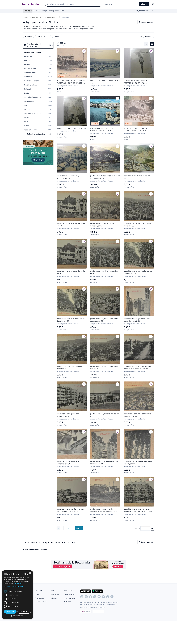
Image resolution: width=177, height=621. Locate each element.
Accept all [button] (10, 611)
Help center (68, 590)
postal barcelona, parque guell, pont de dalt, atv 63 (138, 462)
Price (57, 36)
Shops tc (54, 598)
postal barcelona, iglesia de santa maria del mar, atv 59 (137, 320)
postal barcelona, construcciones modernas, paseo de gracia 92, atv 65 (138, 510)
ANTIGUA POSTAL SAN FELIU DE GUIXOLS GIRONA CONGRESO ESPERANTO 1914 (103, 129)
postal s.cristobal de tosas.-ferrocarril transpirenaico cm (105, 177)
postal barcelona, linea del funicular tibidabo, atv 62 (104, 462)
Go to (137, 528)
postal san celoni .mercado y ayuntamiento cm (68, 177)
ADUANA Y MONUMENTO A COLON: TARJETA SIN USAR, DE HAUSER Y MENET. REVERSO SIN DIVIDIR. (71, 82)
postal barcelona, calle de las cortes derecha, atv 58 (138, 272)
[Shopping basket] (152, 4)
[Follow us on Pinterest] (99, 596)
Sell (62, 11)
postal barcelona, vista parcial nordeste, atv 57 (102, 224)
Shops (44, 11)
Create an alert (147, 22)
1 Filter (29, 36)
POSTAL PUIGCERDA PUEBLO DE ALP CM (105, 82)
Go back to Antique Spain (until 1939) (39, 135)
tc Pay (37, 594)
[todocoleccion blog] (111, 596)
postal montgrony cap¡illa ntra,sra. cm (71, 128)
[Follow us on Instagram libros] (86, 596)
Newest (148, 36)
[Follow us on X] (94, 596)
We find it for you (41, 602)
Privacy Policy (100, 604)
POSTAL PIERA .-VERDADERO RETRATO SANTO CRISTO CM (135, 82)
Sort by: (139, 36)
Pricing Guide (54, 11)
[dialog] (17, 594)
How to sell (55, 594)
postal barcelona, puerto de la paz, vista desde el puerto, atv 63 (70, 510)
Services (38, 590)
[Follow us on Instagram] (81, 596)
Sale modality (42, 36)
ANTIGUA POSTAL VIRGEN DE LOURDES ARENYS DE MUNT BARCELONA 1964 (135, 129)
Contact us (67, 602)
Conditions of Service (87, 604)
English (86, 611)
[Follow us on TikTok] (107, 596)
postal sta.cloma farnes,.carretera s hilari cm (137, 177)
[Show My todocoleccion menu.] (152, 11)
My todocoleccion (143, 11)
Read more (18, 583)
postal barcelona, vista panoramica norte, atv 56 (137, 224)
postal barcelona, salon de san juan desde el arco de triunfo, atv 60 (137, 367)
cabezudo (43, 550)
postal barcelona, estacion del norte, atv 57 (71, 224)
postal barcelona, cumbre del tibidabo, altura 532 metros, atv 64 (104, 510)
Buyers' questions (69, 598)
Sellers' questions (69, 594)
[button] (17, 587)
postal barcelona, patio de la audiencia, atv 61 (68, 462)
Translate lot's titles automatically (34, 45)
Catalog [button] (27, 11)
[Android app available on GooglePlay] (97, 591)
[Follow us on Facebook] (90, 596)
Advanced (108, 4)
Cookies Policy (111, 604)
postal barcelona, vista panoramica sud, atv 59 (104, 367)
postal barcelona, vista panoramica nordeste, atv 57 (104, 320)
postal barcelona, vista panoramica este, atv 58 (104, 272)
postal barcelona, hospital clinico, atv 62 (104, 415)
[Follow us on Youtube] (103, 596)
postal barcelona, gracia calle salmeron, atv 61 (68, 415)
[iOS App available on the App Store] (85, 591)
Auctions (36, 11)
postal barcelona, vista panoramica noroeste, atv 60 (70, 367)
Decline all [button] (24, 611)
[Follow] (84, 51)
